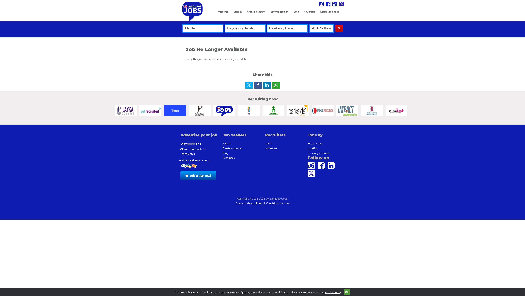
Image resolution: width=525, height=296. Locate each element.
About (250, 203)
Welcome (223, 11)
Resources (229, 158)
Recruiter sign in (329, 11)
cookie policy (333, 292)
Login (268, 143)
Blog (296, 11)
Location (313, 148)
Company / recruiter (319, 153)
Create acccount (232, 148)
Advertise (309, 11)
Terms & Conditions (267, 203)
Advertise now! (200, 175)
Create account (256, 11)
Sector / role (315, 143)
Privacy (285, 203)
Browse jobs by (279, 11)
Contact (240, 203)
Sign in (238, 11)
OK (347, 292)
